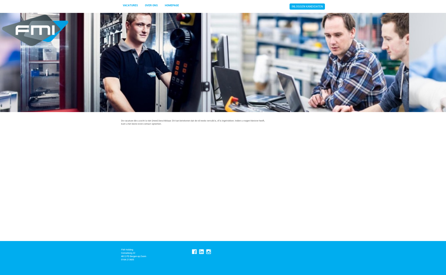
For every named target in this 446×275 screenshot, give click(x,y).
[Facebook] (194, 251)
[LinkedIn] (201, 251)
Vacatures (130, 5)
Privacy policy (128, 269)
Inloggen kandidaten (307, 6)
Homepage (172, 5)
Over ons (151, 5)
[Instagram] (208, 251)
